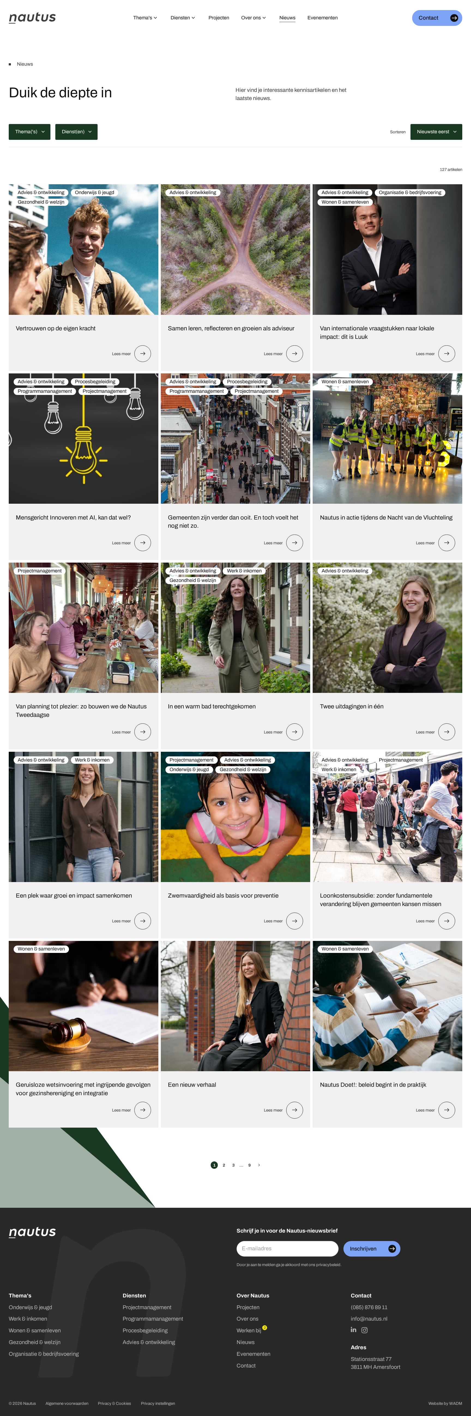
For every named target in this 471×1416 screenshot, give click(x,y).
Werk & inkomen (28, 1319)
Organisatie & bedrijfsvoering (44, 1354)
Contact (246, 1366)
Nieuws (246, 1342)
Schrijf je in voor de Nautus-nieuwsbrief (287, 1231)
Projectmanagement (147, 1307)
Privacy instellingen (158, 1403)
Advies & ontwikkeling (149, 1342)
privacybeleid (328, 1264)
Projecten (248, 1307)
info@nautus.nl (369, 1319)
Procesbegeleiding (145, 1330)
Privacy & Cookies (114, 1403)
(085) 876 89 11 (369, 1307)
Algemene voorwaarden (67, 1403)
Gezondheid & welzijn (35, 1342)
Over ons (247, 1319)
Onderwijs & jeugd (30, 1307)
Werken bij (249, 1330)
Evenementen (253, 1354)
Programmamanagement (153, 1319)
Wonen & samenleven (35, 1330)
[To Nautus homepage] (32, 18)
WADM (455, 1403)
